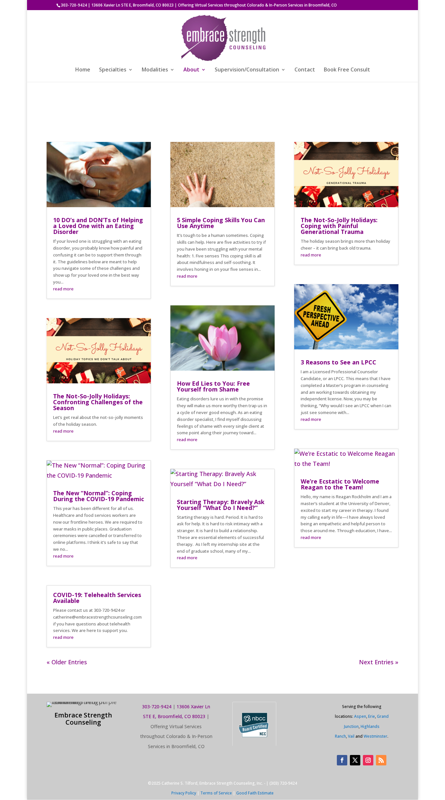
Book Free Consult (347, 70)
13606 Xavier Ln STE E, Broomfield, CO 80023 (132, 5)
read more (63, 289)
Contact (304, 70)
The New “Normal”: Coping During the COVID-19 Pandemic (98, 496)
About (191, 70)
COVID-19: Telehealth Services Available (97, 598)
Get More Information (130, 116)
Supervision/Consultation (247, 70)
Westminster (375, 736)
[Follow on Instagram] (368, 760)
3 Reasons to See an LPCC (338, 362)
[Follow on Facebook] (342, 760)
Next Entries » (378, 662)
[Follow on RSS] (381, 760)
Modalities (155, 70)
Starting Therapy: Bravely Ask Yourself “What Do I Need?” (221, 505)
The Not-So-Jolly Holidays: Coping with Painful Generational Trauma (339, 226)
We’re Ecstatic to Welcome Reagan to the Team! (340, 484)
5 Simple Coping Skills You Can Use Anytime (221, 223)
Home (82, 70)
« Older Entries (67, 662)
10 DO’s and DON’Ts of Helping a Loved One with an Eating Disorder (98, 226)
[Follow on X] (355, 760)
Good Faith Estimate (255, 793)
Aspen (360, 716)
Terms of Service (216, 793)
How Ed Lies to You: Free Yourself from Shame (213, 386)
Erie (371, 716)
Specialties (112, 70)
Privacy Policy (183, 793)
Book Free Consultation (315, 116)
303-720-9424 (74, 5)
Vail (351, 736)
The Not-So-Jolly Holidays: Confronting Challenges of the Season (98, 402)
